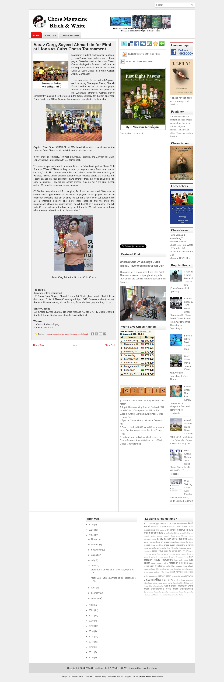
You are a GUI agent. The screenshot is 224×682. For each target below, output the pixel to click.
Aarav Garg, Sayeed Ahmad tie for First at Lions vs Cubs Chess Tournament (72, 47)
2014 (91, 636)
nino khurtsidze (175, 569)
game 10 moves (170, 550)
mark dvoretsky (156, 565)
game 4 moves (169, 554)
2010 (91, 657)
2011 (91, 652)
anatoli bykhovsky (186, 533)
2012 (91, 646)
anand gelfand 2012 (153, 532)
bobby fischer (164, 538)
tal (144, 576)
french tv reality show (162, 548)
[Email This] (92, 334)
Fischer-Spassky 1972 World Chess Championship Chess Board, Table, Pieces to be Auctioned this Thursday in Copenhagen (181, 313)
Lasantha (111, 676)
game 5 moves (187, 554)
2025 (91, 529)
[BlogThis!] (96, 334)
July (93, 560)
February (95, 592)
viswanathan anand (158, 579)
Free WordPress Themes (81, 676)
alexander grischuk (176, 529)
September (96, 549)
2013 (91, 641)
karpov (153, 563)
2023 (91, 604)
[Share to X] (100, 334)
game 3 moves (157, 554)
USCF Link (184, 258)
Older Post (110, 344)
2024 (91, 534)
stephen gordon (186, 571)
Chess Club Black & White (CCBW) (109, 668)
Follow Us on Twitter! (139, 61)
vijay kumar (188, 575)
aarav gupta (52, 334)
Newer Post (38, 344)
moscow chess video (151, 569)
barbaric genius (150, 536)
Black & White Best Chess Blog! (188, 342)
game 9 (174, 557)
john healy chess (181, 560)
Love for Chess (149, 668)
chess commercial (181, 542)
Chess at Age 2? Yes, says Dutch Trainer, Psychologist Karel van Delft (142, 264)
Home (36, 35)
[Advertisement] (143, 189)
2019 (91, 625)
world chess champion (175, 585)
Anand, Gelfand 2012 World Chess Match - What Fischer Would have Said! (142, 428)
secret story (175, 571)
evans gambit (149, 548)
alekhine (163, 530)
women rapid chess (160, 583)
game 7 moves (157, 557)
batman (159, 536)
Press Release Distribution (151, 676)
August (94, 554)
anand (189, 529)
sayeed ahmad (81, 334)
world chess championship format (161, 592)
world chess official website (173, 595)
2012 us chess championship (175, 523)
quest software (154, 572)
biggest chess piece (172, 536)
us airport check (178, 576)
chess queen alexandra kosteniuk (178, 545)
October (95, 544)
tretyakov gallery (164, 575)
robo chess (165, 572)
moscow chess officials (184, 566)
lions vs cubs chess (66, 334)
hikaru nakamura (163, 559)
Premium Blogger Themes (128, 676)
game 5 (178, 554)
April (93, 587)
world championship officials (178, 583)
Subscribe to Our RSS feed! (144, 54)
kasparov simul (162, 563)
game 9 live (183, 557)
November (96, 539)
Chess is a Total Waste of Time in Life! (181, 246)
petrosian (185, 569)
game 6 (147, 557)
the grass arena (151, 576)
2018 (91, 631)
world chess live (156, 595)
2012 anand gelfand (154, 523)
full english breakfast (178, 548)
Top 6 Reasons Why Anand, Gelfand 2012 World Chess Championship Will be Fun (142, 408)
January (95, 597)
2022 (91, 610)
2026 (91, 524)
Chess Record (70, 35)
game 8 (167, 557)
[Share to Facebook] (104, 334)
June (93, 565)
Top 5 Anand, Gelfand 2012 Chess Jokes (142, 413)
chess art (159, 542)
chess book (169, 542)
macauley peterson (178, 562)
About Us (50, 35)
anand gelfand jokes (171, 533)
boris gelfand (179, 538)
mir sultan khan (169, 566)
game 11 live (183, 550)
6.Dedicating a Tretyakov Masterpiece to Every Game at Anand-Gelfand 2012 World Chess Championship (141, 440)
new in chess (165, 569)
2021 (91, 615)
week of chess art (181, 580)
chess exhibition (157, 545)
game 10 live (157, 550)
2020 (91, 620)
